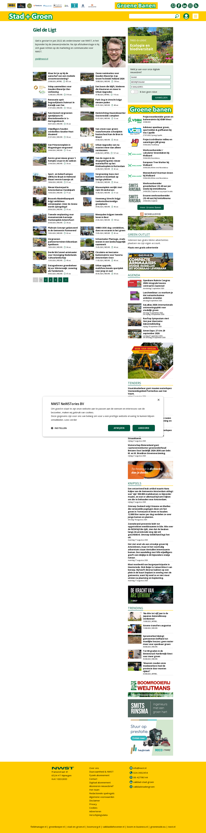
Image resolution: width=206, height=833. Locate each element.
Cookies (93, 807)
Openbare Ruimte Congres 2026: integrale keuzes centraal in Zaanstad (156, 283)
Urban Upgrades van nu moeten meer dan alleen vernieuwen (108, 147)
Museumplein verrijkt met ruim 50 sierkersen (108, 188)
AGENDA (134, 275)
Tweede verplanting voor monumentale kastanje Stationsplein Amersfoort (61, 217)
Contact (93, 778)
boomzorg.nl (93, 826)
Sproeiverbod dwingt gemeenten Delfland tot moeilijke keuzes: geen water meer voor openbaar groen (158, 640)
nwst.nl (171, 826)
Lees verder (70, 419)
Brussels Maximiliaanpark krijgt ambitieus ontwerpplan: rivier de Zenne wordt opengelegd (62, 202)
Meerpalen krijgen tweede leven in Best (108, 216)
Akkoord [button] (143, 428)
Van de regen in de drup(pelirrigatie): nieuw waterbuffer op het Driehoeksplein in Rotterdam (110, 162)
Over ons (94, 768)
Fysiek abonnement (99, 775)
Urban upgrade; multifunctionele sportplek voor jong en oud (109, 268)
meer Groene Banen (150, 207)
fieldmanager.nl (38, 826)
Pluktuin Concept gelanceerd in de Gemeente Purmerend (63, 229)
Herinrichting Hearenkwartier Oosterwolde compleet (110, 114)
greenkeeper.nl (57, 826)
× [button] (158, 400)
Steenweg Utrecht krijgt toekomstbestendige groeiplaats (107, 201)
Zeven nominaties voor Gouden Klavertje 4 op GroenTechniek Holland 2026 (109, 76)
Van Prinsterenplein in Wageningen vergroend (60, 146)
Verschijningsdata (98, 814)
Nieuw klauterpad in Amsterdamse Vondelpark (61, 188)
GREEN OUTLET (139, 234)
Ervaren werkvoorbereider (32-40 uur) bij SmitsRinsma (157, 197)
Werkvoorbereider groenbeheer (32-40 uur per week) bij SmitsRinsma (157, 186)
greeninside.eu (158, 826)
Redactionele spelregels (101, 793)
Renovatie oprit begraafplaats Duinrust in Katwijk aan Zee (61, 102)
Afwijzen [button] (119, 428)
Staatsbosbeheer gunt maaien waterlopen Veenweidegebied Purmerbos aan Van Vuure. (150, 391)
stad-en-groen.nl (76, 826)
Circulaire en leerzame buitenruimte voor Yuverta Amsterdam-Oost (109, 255)
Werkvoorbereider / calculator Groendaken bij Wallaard (156, 153)
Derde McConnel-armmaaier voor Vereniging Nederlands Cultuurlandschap (62, 255)
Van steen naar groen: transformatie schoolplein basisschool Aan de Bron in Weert (109, 132)
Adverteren (95, 811)
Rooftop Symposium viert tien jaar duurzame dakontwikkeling (156, 321)
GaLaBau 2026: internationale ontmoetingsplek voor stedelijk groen (158, 307)
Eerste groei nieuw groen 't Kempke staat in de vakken (62, 159)
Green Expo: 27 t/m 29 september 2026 (154, 332)
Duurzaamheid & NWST (101, 771)
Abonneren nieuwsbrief (101, 786)
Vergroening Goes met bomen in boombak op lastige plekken (107, 177)
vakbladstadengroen (144, 786)
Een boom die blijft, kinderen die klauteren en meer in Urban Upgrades (110, 89)
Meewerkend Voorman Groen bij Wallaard (158, 174)
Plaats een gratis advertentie (143, 247)
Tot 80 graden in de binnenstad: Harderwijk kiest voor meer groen (157, 653)
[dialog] (103, 416)
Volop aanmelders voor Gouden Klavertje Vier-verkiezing (59, 89)
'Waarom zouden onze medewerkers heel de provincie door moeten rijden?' (154, 667)
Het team (94, 789)
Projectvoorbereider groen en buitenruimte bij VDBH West (158, 118)
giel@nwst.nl (41, 58)
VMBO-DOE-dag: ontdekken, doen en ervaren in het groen (110, 229)
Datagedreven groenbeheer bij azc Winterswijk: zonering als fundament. (62, 268)
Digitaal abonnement (100, 782)
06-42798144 (140, 777)
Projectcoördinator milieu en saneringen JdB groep (157, 141)
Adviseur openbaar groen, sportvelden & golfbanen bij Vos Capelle (157, 130)
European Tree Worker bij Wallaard (156, 163)
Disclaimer (94, 800)
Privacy (93, 804)
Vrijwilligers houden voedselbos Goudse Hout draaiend (60, 131)
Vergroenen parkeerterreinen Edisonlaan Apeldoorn (62, 242)
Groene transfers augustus (157, 625)
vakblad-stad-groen (143, 782)
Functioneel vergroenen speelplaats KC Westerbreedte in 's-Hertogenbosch (60, 116)
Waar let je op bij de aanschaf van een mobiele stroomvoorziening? (61, 76)
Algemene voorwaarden (101, 796)
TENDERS (134, 383)
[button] (59, 428)
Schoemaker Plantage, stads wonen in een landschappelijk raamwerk (110, 242)
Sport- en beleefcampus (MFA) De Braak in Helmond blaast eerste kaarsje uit (62, 177)
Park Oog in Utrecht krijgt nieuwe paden (108, 101)
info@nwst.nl (139, 768)
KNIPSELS (134, 483)
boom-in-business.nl (137, 826)
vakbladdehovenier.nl (113, 826)
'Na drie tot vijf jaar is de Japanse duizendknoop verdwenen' (155, 616)
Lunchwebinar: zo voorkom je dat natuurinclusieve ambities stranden (158, 295)
